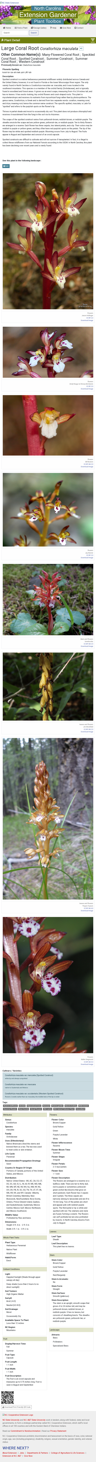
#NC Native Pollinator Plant (64, 1109)
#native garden (57, 1106)
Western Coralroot (31, 62)
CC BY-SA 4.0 (88, 908)
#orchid (22, 1106)
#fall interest (83, 1106)
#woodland (80, 1109)
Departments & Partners (37, 1453)
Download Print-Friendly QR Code (17, 1407)
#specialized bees (34, 1106)
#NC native (48, 1109)
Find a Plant (22, 28)
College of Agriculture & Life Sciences (67, 1453)
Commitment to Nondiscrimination (25, 1431)
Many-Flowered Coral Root (60, 55)
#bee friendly (23, 1109)
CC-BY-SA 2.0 (88, 464)
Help (54, 28)
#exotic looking (71, 1106)
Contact (79, 28)
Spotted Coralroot (31, 59)
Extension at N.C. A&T (11, 1456)
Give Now (66, 28)
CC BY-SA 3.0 (88, 1062)
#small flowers (35, 1109)
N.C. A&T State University (35, 1420)
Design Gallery (39, 28)
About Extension (9, 1453)
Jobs (22, 1453)
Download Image (87, 320)
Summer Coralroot (59, 59)
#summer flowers (10, 1109)
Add (6, 166)
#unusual (46, 1106)
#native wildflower (10, 1106)
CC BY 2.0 (89, 318)
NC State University (11, 1420)
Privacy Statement (58, 1431)
